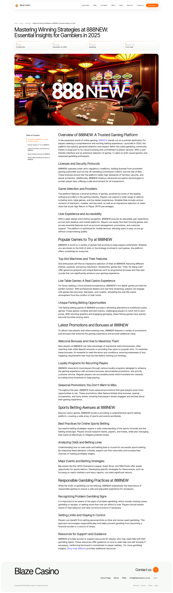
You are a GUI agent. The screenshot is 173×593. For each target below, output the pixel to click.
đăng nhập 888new (76, 548)
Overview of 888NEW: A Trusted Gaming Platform (38, 140)
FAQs (124, 578)
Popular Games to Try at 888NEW (38, 145)
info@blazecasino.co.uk (140, 578)
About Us (136, 585)
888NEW (103, 140)
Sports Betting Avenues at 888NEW (39, 154)
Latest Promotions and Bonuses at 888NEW (38, 149)
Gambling (28, 23)
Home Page (106, 578)
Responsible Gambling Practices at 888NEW (39, 158)
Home (16, 23)
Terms (150, 585)
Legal (156, 585)
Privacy (143, 585)
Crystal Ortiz (20, 47)
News (21, 23)
